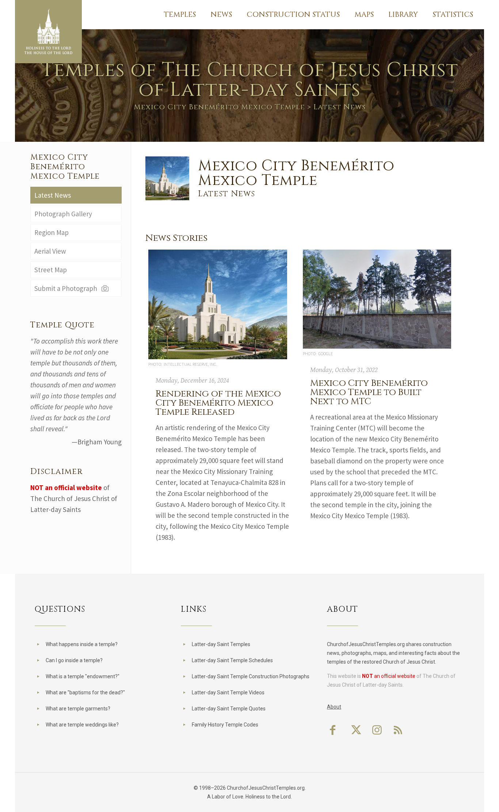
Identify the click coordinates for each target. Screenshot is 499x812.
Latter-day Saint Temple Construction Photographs (250, 676)
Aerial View (50, 251)
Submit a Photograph (67, 288)
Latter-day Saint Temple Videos (228, 692)
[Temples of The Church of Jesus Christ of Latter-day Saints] (48, 31)
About (334, 707)
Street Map (50, 269)
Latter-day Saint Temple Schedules (232, 660)
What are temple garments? (78, 709)
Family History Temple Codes (225, 725)
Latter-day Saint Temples (221, 644)
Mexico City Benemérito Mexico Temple (219, 107)
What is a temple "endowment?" (82, 676)
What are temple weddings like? (82, 725)
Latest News (52, 195)
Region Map (51, 232)
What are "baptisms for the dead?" (85, 692)
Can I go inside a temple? (74, 660)
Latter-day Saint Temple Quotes (229, 709)
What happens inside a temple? (82, 644)
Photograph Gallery (63, 213)
